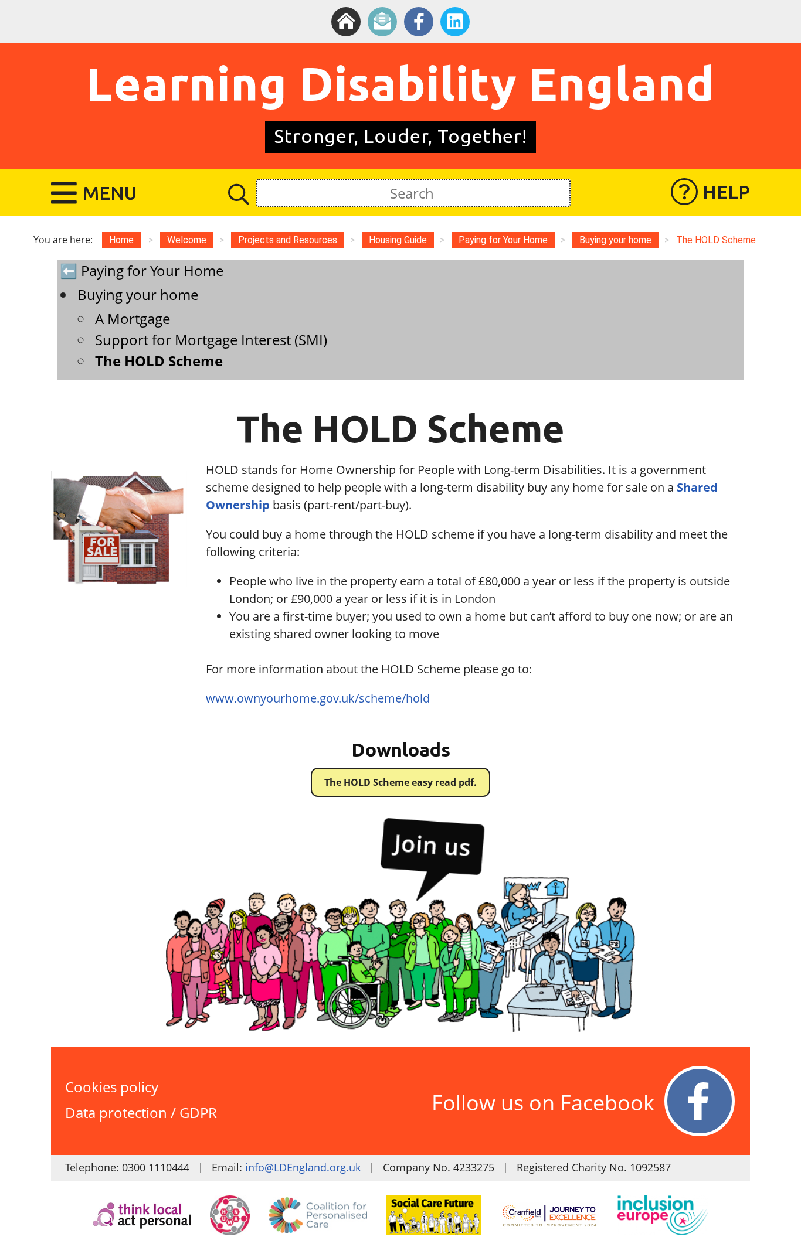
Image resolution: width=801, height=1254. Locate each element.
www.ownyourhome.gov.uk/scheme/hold (318, 698)
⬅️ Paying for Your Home (141, 270)
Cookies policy (111, 1086)
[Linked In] (455, 21)
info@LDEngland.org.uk (303, 1167)
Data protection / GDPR (141, 1112)
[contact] (382, 21)
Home (121, 240)
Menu (110, 192)
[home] (346, 21)
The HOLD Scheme (159, 360)
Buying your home (137, 294)
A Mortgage (132, 318)
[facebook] (418, 21)
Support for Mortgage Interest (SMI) (211, 339)
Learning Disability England (400, 83)
